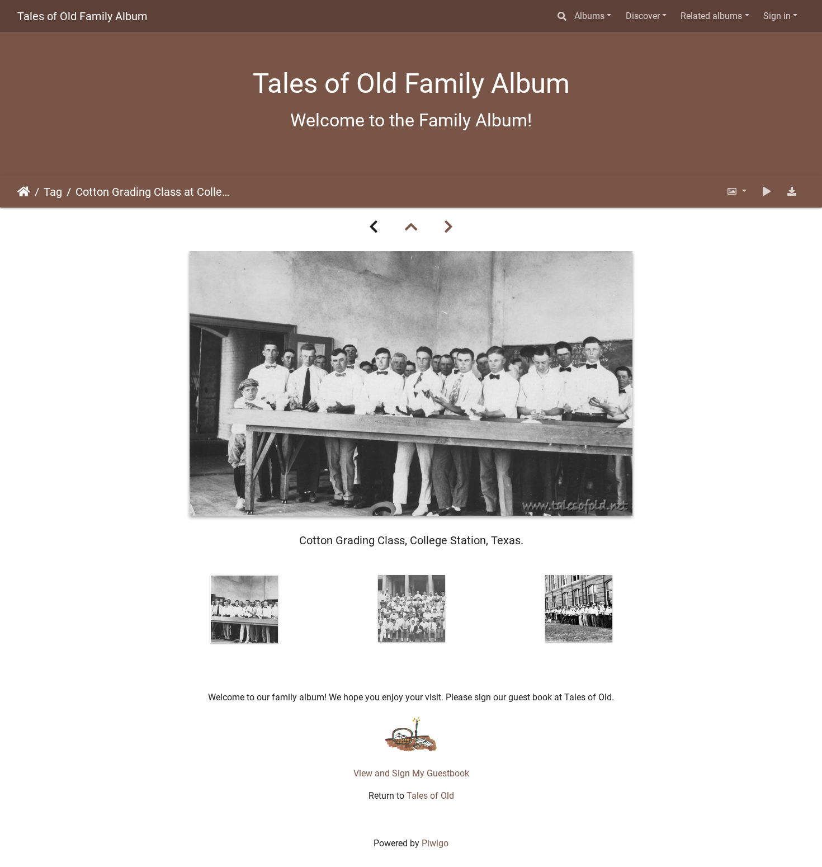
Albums (589, 16)
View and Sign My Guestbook (411, 773)
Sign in (777, 16)
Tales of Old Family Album (82, 16)
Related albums (711, 16)
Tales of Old (430, 795)
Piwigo (435, 843)
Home (23, 191)
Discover (643, 16)
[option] (244, 609)
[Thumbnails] (411, 227)
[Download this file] (792, 191)
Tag (53, 192)
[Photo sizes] (736, 191)
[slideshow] (767, 191)
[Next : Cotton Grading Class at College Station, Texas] (448, 227)
